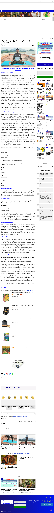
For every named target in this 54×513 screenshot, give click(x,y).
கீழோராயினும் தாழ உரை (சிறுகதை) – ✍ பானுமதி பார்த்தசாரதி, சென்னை (4, 19)
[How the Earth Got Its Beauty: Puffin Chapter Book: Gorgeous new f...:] (6, 337)
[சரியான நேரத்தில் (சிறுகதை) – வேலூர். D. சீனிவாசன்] (25, 14)
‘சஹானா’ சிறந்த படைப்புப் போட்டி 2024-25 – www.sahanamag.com (49, 122)
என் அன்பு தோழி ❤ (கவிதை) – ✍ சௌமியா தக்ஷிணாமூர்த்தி (40, 90)
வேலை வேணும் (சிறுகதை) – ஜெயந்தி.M (26, 458)
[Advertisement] (27, 28)
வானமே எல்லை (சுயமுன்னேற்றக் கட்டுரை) (40, 154)
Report (34, 427)
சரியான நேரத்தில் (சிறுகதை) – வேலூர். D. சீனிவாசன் (25, 18)
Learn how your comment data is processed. (20, 416)
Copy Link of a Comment (9, 423)
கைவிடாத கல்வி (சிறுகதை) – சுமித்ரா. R (49, 153)
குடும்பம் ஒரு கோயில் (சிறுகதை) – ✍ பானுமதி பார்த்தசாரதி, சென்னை (40, 123)
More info (16, 296)
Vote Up (4, 427)
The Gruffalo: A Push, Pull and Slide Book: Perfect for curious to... (23, 345)
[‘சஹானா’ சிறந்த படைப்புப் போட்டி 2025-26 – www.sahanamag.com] (9, 483)
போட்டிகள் (38, 99)
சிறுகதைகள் (47, 85)
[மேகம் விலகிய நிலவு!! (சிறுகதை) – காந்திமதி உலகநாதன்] (15, 14)
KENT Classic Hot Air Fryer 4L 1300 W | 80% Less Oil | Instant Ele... (23, 305)
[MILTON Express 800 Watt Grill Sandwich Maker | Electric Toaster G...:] (6, 324)
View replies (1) (6, 428)
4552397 (18, 335)
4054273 (18, 307)
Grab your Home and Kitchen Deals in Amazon (19, 388)
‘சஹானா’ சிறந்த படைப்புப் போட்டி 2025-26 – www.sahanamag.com (9, 490)
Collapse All (25, 421)
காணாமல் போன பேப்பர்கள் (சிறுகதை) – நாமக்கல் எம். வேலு (35, 19)
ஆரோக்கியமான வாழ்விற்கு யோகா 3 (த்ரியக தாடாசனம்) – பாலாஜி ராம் (8, 447)
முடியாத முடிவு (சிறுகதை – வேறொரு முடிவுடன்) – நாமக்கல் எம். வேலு (45, 19)
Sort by (29, 421)
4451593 (18, 347)
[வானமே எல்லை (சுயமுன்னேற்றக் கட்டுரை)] (41, 149)
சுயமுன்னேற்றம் (39, 151)
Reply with (34, 413)
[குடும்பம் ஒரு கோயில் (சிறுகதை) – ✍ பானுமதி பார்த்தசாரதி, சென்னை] (41, 118)
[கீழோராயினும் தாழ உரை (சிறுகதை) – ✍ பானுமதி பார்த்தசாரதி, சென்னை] (5, 14)
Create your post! (29, 290)
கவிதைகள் (38, 86)
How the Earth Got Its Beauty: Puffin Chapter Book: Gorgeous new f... (23, 332)
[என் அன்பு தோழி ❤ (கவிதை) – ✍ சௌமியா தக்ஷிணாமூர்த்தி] (41, 85)
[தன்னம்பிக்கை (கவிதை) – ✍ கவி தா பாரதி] (49, 97)
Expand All (20, 421)
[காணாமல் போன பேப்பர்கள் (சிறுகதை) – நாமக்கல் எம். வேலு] (35, 14)
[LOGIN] (32, 11)
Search (52, 1)
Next (53, 16)
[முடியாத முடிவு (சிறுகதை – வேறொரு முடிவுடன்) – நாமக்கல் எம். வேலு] (45, 14)
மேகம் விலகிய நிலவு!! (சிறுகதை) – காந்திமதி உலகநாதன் (14, 19)
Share (2, 48)
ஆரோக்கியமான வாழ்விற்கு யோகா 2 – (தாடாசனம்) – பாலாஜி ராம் (26, 447)
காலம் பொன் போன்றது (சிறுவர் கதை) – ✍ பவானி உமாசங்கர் (49, 90)
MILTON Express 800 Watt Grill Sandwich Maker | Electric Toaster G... (23, 318)
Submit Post (48, 504)
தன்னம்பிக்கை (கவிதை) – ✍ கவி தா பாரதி (49, 101)
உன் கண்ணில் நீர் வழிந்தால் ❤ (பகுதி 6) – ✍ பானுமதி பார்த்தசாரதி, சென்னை (9, 467)
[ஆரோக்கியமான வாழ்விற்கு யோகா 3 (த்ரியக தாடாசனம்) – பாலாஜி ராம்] (9, 440)
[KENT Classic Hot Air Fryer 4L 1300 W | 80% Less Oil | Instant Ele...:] (6, 311)
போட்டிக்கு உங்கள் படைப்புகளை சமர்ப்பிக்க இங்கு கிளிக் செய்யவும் (44, 11)
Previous (0, 16)
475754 (18, 294)
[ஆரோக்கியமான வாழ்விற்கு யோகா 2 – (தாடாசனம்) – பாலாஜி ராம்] (27, 440)
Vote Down (5, 427)
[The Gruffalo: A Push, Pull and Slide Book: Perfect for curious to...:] (6, 350)
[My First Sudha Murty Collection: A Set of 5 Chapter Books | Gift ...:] (6, 298)
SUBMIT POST (46, 64)
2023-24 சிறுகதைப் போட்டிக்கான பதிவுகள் (49, 149)
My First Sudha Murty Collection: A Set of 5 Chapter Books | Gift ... (23, 292)
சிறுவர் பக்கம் (48, 86)
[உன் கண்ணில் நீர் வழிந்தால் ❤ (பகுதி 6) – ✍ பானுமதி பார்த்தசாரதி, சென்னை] (9, 460)
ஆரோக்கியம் (12, 444)
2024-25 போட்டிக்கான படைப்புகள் (5, 444)
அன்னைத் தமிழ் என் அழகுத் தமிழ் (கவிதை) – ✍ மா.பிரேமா (40, 138)
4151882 (18, 321)
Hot (38, 83)
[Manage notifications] (51, 510)
